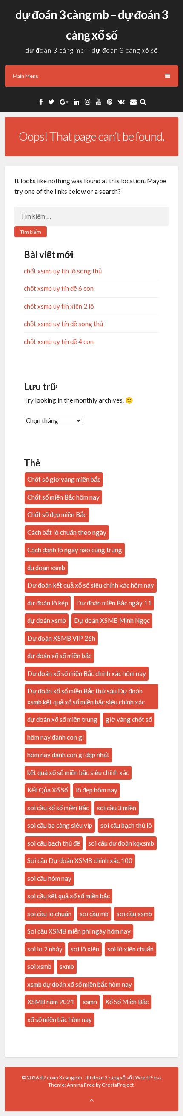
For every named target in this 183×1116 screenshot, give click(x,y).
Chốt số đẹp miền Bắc (56, 514)
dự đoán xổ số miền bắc (59, 655)
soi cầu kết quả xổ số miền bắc (68, 896)
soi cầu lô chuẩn (49, 913)
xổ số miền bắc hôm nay (59, 1019)
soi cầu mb (94, 913)
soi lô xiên (85, 949)
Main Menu (26, 76)
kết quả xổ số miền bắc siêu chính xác (78, 772)
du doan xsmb (46, 567)
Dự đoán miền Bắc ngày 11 (114, 603)
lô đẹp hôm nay (96, 790)
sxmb (67, 966)
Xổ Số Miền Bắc (127, 1001)
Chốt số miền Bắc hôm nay (63, 497)
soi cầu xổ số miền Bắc (58, 808)
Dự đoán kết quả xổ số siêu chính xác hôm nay (90, 585)
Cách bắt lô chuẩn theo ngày (66, 532)
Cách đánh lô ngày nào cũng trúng (74, 550)
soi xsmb (39, 966)
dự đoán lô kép (47, 603)
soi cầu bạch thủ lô (126, 825)
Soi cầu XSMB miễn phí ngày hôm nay (79, 931)
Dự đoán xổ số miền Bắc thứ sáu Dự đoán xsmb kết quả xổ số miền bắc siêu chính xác (86, 696)
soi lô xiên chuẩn (130, 949)
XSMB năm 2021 (50, 1001)
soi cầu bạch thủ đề (53, 843)
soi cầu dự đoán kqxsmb (121, 843)
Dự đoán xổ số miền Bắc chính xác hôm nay (86, 673)
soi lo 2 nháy (45, 949)
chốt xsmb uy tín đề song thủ (63, 323)
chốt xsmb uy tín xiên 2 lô (59, 306)
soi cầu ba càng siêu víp (59, 825)
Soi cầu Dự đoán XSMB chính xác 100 (79, 860)
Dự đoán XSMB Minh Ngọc (112, 620)
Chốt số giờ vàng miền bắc (63, 479)
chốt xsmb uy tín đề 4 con (59, 341)
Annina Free (81, 1085)
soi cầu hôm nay (49, 878)
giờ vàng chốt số (129, 719)
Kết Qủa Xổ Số (47, 790)
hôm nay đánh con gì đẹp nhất (68, 754)
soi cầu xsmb (134, 913)
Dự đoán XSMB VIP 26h (61, 638)
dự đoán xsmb (46, 620)
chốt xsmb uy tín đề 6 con (59, 288)
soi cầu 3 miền (116, 808)
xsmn (90, 1001)
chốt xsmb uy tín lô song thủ (63, 271)
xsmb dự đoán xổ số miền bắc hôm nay (79, 984)
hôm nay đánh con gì (55, 737)
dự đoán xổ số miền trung (62, 719)
